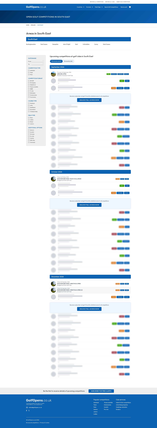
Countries (79, 7)
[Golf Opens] (36, 7)
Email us (118, 409)
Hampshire (55, 44)
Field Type (98, 7)
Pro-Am (106, 409)
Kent (76, 44)
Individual (114, 74)
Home (27, 25)
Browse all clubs (109, 1)
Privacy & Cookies (44, 422)
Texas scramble (108, 402)
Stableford (120, 74)
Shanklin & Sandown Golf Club (65, 75)
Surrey (96, 44)
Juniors (95, 412)
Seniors (126, 74)
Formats (88, 7)
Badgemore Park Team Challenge (69, 179)
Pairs (94, 407)
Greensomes (107, 405)
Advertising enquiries (122, 405)
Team (122, 178)
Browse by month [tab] (56, 61)
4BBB (127, 178)
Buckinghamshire (31, 44)
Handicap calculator (121, 407)
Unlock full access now (89, 100)
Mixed (117, 178)
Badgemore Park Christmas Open (69, 283)
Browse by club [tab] (68, 61)
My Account (124, 7)
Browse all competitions (96, 1)
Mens (108, 74)
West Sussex (106, 44)
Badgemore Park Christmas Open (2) (70, 290)
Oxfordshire (86, 44)
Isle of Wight (66, 44)
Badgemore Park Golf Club (64, 180)
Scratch (106, 407)
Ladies (95, 414)
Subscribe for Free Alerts (101, 391)
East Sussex (44, 44)
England (33, 25)
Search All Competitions (111, 7)
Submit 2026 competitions (123, 1)
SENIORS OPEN (61, 74)
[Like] (55, 72)
